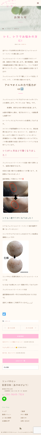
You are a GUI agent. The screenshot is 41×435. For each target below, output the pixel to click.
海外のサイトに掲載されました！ (13, 342)
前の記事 (11, 328)
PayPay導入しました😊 (10, 347)
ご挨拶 (23, 411)
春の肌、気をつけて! (9, 353)
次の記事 (29, 328)
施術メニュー (6, 414)
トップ (4, 411)
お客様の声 (6, 421)
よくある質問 (6, 418)
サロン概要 (24, 414)
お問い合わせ (25, 421)
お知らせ (23, 44)
